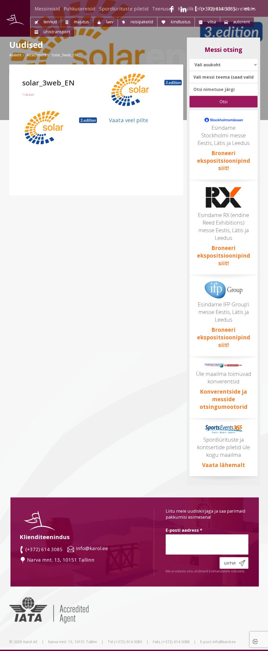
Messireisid (47, 8)
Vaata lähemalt (223, 465)
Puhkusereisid (79, 8)
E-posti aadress (184, 530)
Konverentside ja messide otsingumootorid (224, 399)
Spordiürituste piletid (123, 8)
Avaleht (15, 54)
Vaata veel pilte (128, 120)
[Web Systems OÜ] (256, 641)
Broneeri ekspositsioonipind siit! (223, 160)
